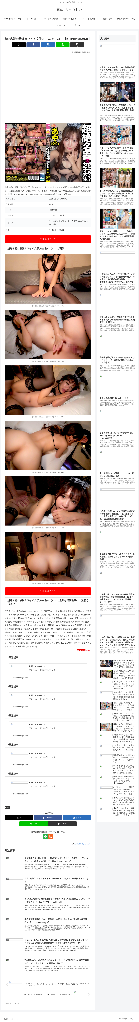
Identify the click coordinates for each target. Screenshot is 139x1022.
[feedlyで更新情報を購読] (45, 836)
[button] (77, 44)
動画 (8, 807)
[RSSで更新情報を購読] (50, 836)
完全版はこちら (48, 239)
